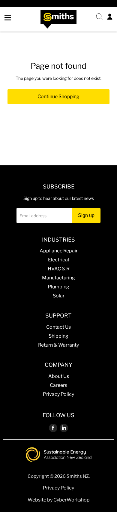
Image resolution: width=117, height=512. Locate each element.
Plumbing (58, 287)
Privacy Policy (58, 394)
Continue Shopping (59, 96)
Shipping (58, 336)
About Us (58, 376)
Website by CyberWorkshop (59, 500)
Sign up (86, 215)
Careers (58, 385)
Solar (58, 296)
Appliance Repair (59, 251)
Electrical (58, 260)
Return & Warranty (58, 345)
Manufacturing (58, 278)
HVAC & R (59, 269)
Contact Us (58, 327)
